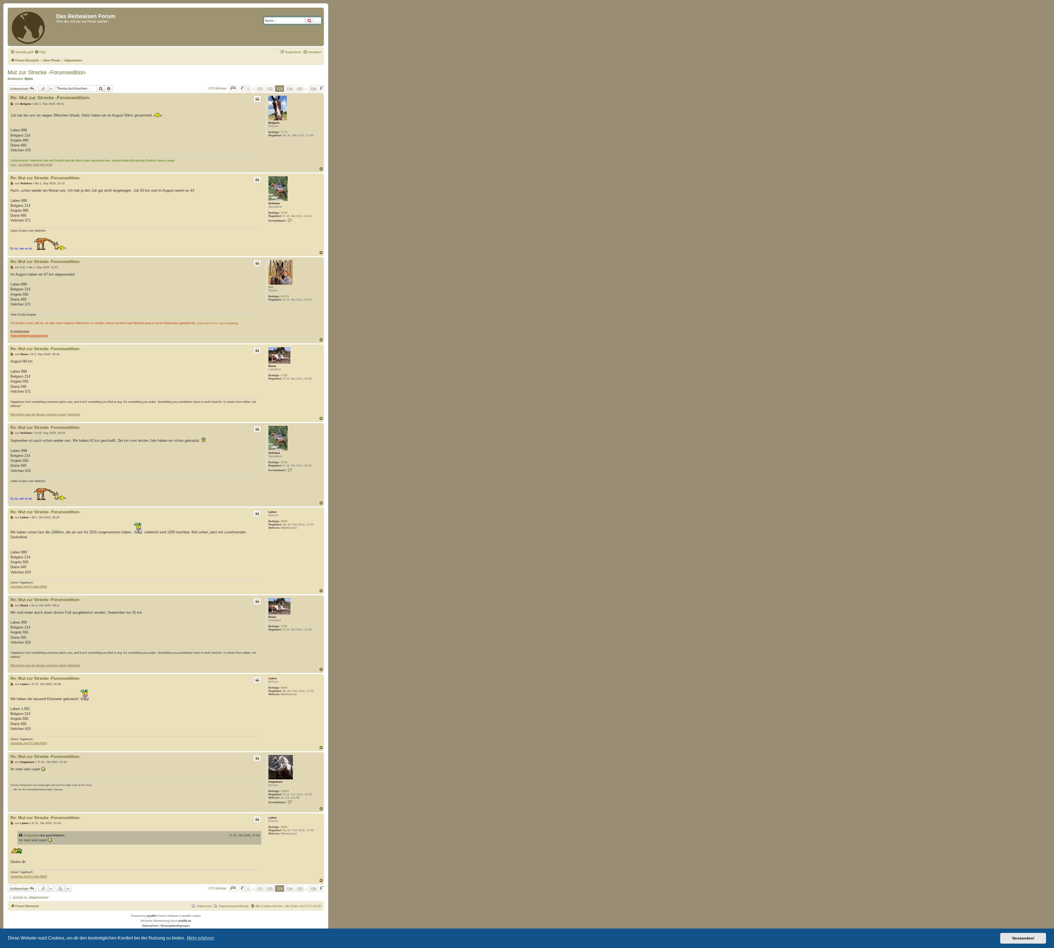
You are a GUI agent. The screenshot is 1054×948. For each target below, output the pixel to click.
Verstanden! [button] (1023, 938)
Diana (272, 365)
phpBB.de (184, 920)
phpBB (151, 915)
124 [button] (289, 88)
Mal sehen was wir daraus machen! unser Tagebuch (45, 414)
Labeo (272, 511)
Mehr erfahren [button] (200, 938)
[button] (233, 88)
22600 (285, 791)
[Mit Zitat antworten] (257, 99)
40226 (285, 296)
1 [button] (248, 88)
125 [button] (299, 88)
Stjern (28, 78)
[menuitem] (40, 52)
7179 (284, 132)
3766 (284, 375)
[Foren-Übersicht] (32, 27)
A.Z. (271, 286)
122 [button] (270, 88)
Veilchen (274, 203)
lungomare (275, 781)
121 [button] (260, 88)
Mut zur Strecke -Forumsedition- (47, 72)
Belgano (273, 122)
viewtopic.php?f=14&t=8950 (28, 586)
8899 (284, 521)
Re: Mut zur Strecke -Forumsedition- (50, 97)
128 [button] (313, 88)
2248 (284, 212)
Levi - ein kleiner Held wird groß (31, 164)
